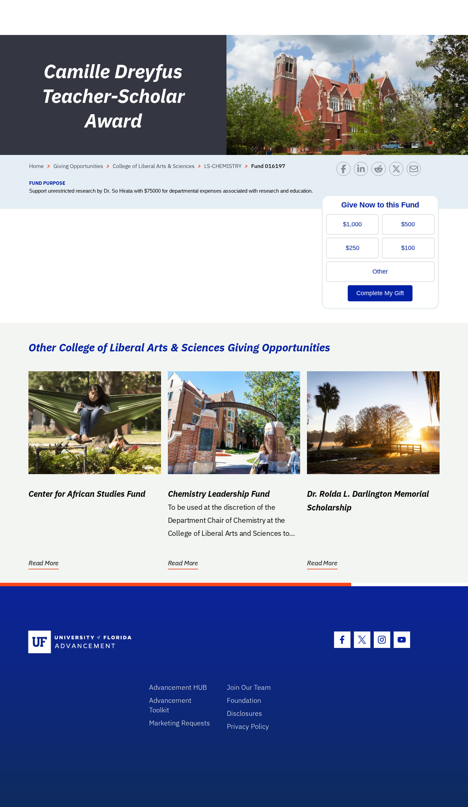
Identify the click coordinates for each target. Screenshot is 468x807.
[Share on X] (398, 170)
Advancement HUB (178, 687)
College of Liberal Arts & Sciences (154, 165)
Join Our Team (249, 687)
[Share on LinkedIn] (362, 170)
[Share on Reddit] (380, 170)
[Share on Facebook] (345, 170)
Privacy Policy (248, 726)
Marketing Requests (179, 722)
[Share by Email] (415, 170)
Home (36, 165)
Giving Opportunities (78, 165)
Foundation (244, 700)
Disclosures (244, 713)
